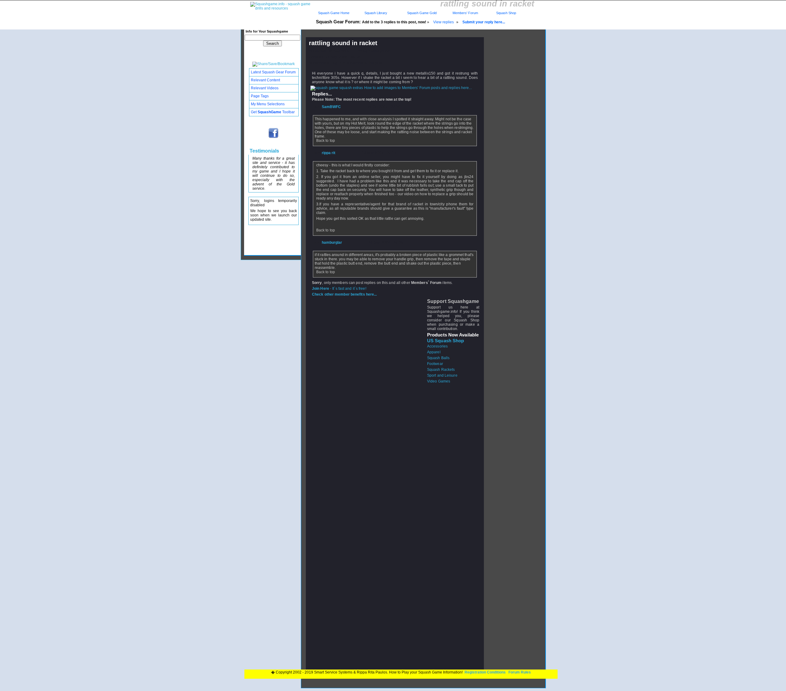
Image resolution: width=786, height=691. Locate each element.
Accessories (437, 346)
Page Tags (260, 96)
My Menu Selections (268, 104)
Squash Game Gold (422, 13)
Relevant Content (265, 80)
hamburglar (332, 242)
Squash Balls (438, 358)
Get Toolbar (273, 112)
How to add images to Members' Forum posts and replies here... (417, 88)
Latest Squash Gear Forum (273, 72)
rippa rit (329, 153)
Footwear (435, 364)
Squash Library (375, 13)
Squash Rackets (441, 369)
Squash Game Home (333, 13)
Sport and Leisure (442, 375)
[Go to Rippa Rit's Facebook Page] (273, 137)
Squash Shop (506, 13)
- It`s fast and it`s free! (339, 288)
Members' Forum (465, 13)
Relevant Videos (264, 88)
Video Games (438, 381)
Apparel (434, 352)
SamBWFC (331, 107)
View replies (443, 22)
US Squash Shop (445, 340)
